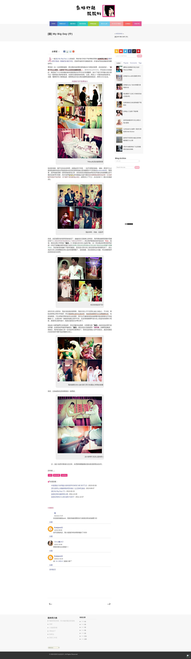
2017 (82, 627)
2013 (82, 639)
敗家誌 (51, 634)
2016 (82, 630)
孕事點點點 (92, 24)
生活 (50, 475)
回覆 (51, 522)
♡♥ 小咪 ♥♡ (58, 542)
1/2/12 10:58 (58, 544)
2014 (82, 636)
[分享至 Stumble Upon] (73, 52)
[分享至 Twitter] (70, 52)
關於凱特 (73, 23)
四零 (50, 624)
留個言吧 (137, 23)
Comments (133, 63)
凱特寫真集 (82, 23)
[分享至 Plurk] (67, 52)
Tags (140, 63)
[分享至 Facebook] (64, 52)
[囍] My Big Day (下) (58, 491)
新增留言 (52, 569)
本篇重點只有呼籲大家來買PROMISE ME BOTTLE (69, 485)
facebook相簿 (101, 170)
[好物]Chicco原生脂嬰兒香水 (132, 76)
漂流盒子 (52, 631)
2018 (82, 624)
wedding (119, 33)
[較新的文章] (50, 606)
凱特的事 (56, 475)
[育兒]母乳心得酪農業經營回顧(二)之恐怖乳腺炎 (68, 488)
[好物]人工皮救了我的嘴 (130, 111)
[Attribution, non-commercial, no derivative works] (129, 224)
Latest (118, 63)
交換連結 (127, 23)
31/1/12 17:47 (58, 516)
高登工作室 (53, 637)
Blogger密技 (115, 24)
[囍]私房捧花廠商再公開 (59, 494)
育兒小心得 (103, 24)
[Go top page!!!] (188, 657)
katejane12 (58, 527)
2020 (82, 621)
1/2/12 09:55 (58, 530)
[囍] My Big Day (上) (63, 59)
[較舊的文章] (108, 606)
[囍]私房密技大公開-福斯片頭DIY (62, 497)
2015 (82, 633)
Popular (126, 63)
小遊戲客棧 (53, 627)
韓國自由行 (61, 24)
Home (53, 23)
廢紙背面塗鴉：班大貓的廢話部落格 (62, 621)
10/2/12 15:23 (58, 559)
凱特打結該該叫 (59, 654)
